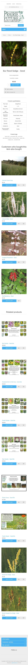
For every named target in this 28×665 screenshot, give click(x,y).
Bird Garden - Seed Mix (8, 343)
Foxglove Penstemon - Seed (9, 257)
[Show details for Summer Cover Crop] (14, 166)
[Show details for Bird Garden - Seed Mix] (14, 328)
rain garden (12, 136)
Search (21, 25)
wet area (14, 138)
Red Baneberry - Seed (7, 296)
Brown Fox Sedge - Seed (8, 574)
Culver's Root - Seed (7, 219)
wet (19, 136)
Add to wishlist (10, 89)
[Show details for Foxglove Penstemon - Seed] (14, 243)
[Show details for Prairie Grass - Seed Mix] (14, 483)
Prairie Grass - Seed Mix (8, 497)
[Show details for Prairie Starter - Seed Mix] (14, 521)
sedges (9, 139)
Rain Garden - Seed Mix (8, 459)
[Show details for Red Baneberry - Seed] (14, 281)
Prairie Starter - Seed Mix (8, 536)
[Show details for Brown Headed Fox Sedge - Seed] (14, 598)
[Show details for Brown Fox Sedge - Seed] (14, 560)
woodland (16, 139)
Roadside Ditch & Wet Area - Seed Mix (12, 382)
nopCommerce (14, 662)
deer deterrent (6, 138)
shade (21, 138)
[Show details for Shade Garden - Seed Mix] (14, 406)
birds (6, 136)
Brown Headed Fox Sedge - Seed (10, 613)
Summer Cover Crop (7, 180)
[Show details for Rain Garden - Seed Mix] (14, 444)
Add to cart (15, 84)
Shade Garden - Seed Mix (8, 420)
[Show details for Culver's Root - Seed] (14, 204)
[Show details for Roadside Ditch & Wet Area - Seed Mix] (14, 367)
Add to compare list (11, 92)
